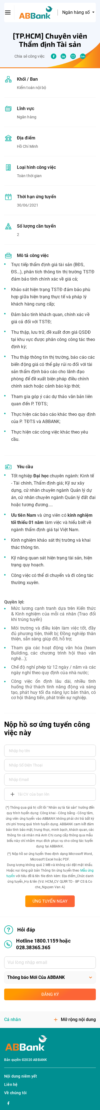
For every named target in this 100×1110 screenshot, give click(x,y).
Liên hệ (11, 1084)
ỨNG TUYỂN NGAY (50, 901)
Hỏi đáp (26, 930)
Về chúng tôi (15, 1093)
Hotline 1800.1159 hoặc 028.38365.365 (43, 944)
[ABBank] (36, 12)
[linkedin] (63, 56)
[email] (73, 56)
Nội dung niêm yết (20, 1076)
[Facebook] (8, 1102)
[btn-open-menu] (7, 12)
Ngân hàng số (76, 12)
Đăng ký (50, 994)
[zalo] (83, 56)
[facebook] (53, 56)
